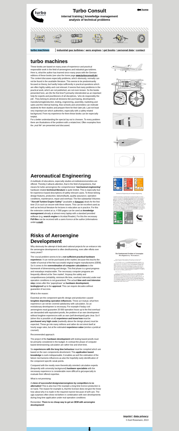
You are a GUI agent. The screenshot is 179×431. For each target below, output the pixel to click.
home (144, 9)
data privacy (141, 416)
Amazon (79, 202)
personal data (125, 50)
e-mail (39, 222)
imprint (127, 416)
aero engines (93, 50)
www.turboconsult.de (86, 75)
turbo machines (40, 50)
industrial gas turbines (70, 50)
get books (109, 50)
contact (140, 50)
